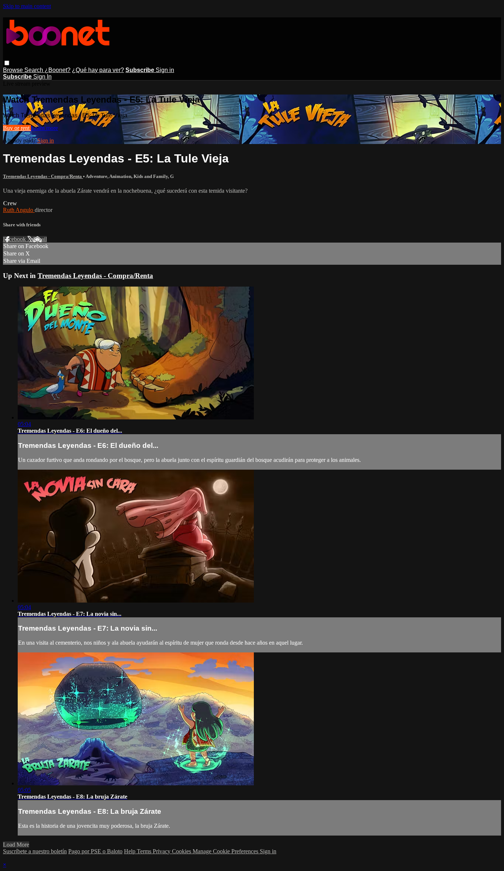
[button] (6, 63)
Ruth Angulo (19, 210)
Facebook (15, 239)
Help (130, 851)
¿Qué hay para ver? (98, 70)
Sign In (42, 76)
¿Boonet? (57, 70)
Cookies (182, 851)
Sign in (165, 70)
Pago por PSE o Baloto (95, 851)
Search (34, 70)
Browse (13, 70)
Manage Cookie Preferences (226, 851)
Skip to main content (27, 6)
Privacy (162, 851)
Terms (145, 851)
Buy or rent (17, 128)
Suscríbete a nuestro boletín (35, 851)
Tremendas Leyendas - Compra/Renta (43, 176)
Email (40, 239)
